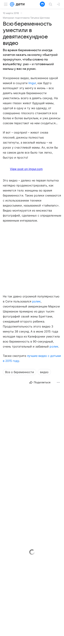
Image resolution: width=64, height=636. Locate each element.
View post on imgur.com (26, 169)
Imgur (32, 83)
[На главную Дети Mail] (19, 4)
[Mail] (12, 4)
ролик (36, 301)
